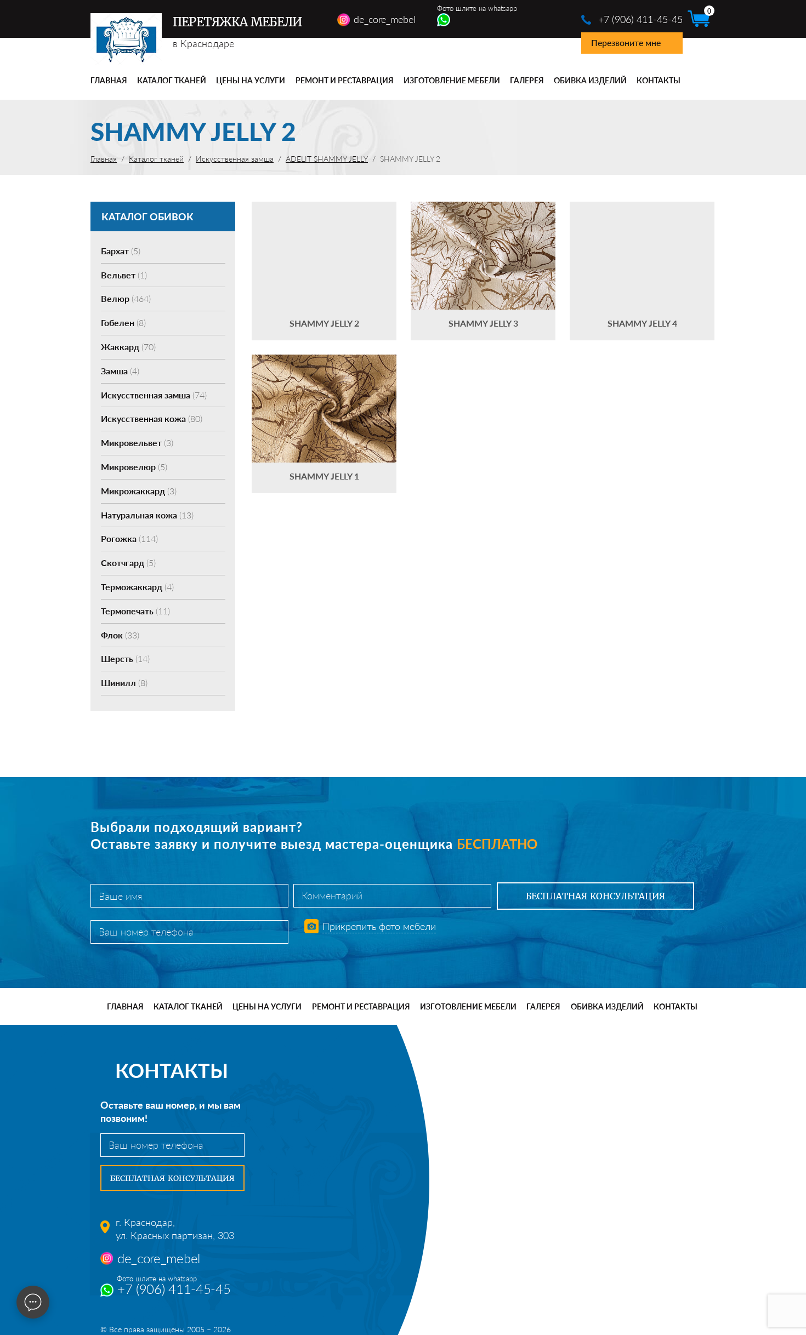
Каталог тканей (171, 80)
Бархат (120, 251)
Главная (108, 80)
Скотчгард (128, 562)
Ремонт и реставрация (345, 80)
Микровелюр (134, 466)
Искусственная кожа (151, 418)
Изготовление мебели (452, 80)
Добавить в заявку (324, 271)
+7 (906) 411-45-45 (640, 19)
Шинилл (124, 682)
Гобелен (123, 322)
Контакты (658, 80)
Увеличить (324, 239)
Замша (120, 371)
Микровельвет (137, 442)
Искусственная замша (154, 395)
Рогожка (129, 538)
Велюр (126, 298)
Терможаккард (137, 586)
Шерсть (125, 658)
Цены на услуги (250, 80)
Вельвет (124, 275)
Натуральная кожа (147, 515)
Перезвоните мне (626, 42)
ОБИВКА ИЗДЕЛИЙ (590, 80)
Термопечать (135, 611)
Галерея (527, 80)
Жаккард (128, 346)
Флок (120, 635)
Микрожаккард (139, 491)
